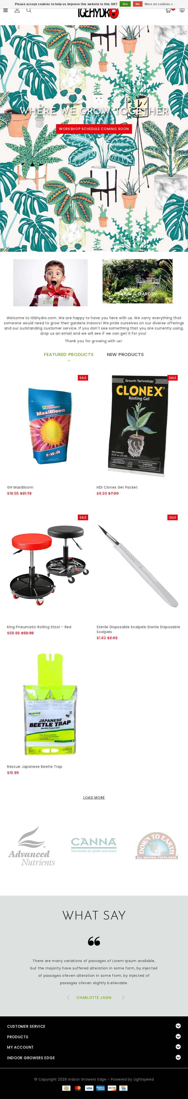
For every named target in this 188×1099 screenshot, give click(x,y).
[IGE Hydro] (98, 12)
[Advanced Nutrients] (31, 845)
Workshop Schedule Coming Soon (94, 128)
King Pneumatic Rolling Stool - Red (39, 626)
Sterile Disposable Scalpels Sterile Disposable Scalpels (138, 629)
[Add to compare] (34, 502)
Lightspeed (144, 1079)
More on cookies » (159, 4)
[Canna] (94, 845)
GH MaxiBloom (20, 487)
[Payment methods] (66, 1087)
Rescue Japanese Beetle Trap (34, 766)
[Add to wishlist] (22, 502)
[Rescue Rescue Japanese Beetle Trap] (49, 705)
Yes (125, 4)
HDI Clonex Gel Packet (117, 487)
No (138, 4)
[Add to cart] (10, 502)
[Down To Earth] (156, 845)
